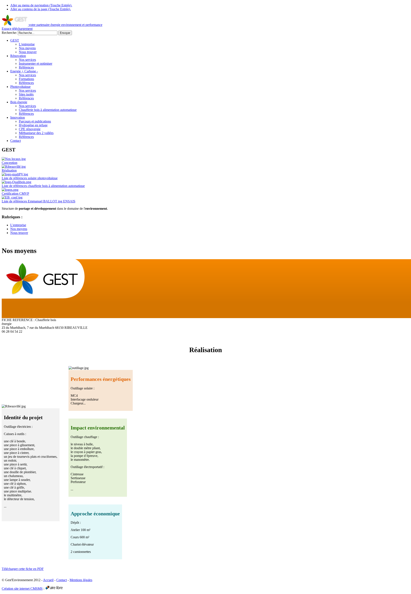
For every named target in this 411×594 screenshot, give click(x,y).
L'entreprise (27, 44)
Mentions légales (81, 580)
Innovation (17, 117)
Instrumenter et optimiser (35, 63)
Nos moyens (27, 48)
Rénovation (18, 56)
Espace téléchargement (17, 28)
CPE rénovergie (29, 129)
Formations (26, 79)
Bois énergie (18, 102)
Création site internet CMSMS (22, 588)
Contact (15, 140)
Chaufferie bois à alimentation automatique (48, 110)
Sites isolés (26, 94)
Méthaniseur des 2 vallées (36, 133)
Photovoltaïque (20, 86)
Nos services (27, 59)
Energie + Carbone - (24, 71)
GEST (14, 40)
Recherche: (10, 32)
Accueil (48, 580)
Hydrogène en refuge (33, 125)
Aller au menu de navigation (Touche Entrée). (41, 5)
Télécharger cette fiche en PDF (23, 569)
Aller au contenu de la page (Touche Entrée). (40, 9)
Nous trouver (28, 52)
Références (26, 67)
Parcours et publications (35, 121)
